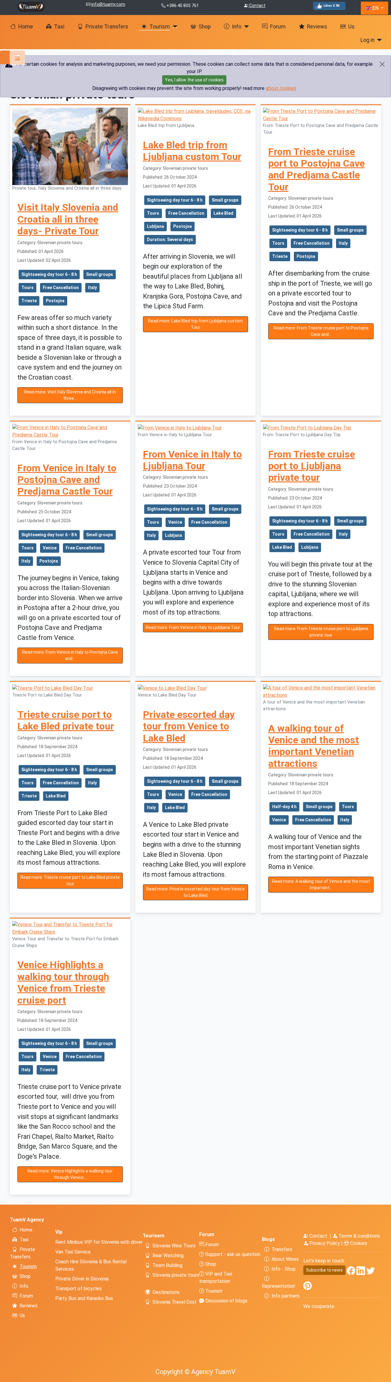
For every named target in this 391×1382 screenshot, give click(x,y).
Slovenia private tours (175, 1275)
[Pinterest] (307, 1287)
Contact (256, 5)
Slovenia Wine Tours (174, 1246)
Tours (27, 287)
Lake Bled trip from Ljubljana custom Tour (192, 150)
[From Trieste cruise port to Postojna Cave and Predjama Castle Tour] (321, 115)
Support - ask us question (232, 1254)
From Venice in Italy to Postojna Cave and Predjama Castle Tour (66, 479)
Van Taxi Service (73, 1252)
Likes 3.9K (331, 6)
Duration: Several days (170, 239)
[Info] (245, 26)
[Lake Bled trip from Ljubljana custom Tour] (196, 115)
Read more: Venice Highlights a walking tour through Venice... (70, 1174)
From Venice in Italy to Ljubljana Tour (192, 460)
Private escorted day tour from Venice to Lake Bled (189, 726)
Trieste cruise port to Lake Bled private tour (65, 720)
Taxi (59, 27)
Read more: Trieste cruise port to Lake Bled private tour (70, 880)
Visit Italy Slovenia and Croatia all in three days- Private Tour (67, 219)
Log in (367, 40)
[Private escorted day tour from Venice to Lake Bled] (172, 688)
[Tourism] (173, 26)
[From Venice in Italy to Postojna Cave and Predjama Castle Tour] (70, 431)
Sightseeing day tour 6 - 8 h (49, 274)
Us (351, 27)
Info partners (286, 1296)
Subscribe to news (324, 1270)
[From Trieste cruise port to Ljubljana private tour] (307, 427)
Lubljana (155, 226)
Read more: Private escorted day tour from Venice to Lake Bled (195, 892)
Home (25, 27)
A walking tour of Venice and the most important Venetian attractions (313, 746)
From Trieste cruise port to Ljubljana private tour (311, 466)
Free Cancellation (61, 287)
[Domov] (31, 6)
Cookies (358, 1243)
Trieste (29, 300)
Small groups (99, 274)
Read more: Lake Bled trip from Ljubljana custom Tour (195, 324)
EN (375, 8)
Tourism (159, 27)
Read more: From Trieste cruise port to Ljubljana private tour (321, 631)
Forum (278, 27)
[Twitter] (370, 1272)
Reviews (317, 27)
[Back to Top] (383, 1374)
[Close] (382, 64)
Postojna (55, 300)
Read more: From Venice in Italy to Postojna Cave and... (70, 655)
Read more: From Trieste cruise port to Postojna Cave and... (321, 331)
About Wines (285, 1259)
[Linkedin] (360, 1272)
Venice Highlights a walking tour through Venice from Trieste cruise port (63, 982)
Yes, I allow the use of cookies (194, 79)
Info (236, 27)
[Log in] (378, 40)
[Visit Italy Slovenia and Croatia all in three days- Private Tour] (70, 146)
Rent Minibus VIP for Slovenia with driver (99, 1242)
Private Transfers (107, 27)
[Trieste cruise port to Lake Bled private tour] (52, 688)
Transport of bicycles (78, 1288)
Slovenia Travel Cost (174, 1302)
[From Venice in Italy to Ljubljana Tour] (180, 427)
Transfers (282, 1249)
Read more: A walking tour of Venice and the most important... (321, 884)
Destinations (166, 1292)
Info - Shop (284, 1269)
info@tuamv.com (108, 4)
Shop (205, 27)
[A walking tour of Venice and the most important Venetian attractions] (321, 691)
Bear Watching (168, 1255)
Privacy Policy (324, 1243)
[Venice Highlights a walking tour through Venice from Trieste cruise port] (70, 928)
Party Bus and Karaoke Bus (84, 1298)
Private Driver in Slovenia (81, 1279)
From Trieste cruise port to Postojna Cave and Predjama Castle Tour (316, 169)
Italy (92, 287)
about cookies (281, 88)
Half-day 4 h (284, 806)
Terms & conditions (358, 1236)
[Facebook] (351, 1272)
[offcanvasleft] (12, 57)
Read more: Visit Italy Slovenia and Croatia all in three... (70, 395)
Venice (50, 547)
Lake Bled (223, 213)
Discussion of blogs (225, 1301)
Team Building (167, 1265)
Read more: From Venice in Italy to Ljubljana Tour (193, 627)
